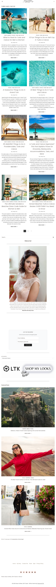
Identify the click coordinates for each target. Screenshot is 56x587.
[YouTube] (32, 572)
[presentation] (14, 21)
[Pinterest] (29, 572)
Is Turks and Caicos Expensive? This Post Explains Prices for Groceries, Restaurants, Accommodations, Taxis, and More (42, 149)
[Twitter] (24, 572)
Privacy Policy (40, 563)
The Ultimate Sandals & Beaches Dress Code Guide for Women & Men (14, 206)
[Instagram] (27, 572)
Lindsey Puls (14, 42)
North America (7, 35)
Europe (24, 428)
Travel (13, 35)
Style (34, 563)
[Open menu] (2, 1)
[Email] (35, 572)
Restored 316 (41, 583)
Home (14, 563)
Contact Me (25, 563)
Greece (28, 428)
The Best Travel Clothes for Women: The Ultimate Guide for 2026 (28, 479)
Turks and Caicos (20, 35)
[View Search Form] (54, 1)
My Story (19, 563)
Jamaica (4, 201)
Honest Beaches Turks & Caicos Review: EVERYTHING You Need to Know (42, 206)
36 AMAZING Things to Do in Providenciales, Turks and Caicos (14, 146)
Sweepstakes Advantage (17, 539)
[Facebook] (21, 572)
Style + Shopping (26, 477)
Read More (14, 57)
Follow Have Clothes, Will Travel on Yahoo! (11, 576)
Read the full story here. (28, 310)
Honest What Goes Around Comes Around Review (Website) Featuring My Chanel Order (28, 528)
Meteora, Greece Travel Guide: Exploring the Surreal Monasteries (28, 430)
